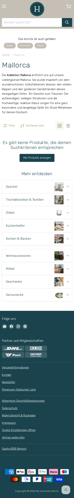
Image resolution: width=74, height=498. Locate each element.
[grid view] (59, 126)
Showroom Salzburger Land (19, 389)
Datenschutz (9, 408)
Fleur (40, 45)
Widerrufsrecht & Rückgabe (18, 415)
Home (6, 55)
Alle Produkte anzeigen (37, 157)
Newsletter (8, 382)
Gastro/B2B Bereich (14, 448)
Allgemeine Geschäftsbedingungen (23, 401)
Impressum (9, 423)
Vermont (25, 45)
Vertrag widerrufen (13, 437)
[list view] (68, 126)
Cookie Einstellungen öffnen (19, 430)
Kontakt (6, 375)
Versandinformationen (15, 367)
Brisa (10, 45)
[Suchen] (67, 22)
